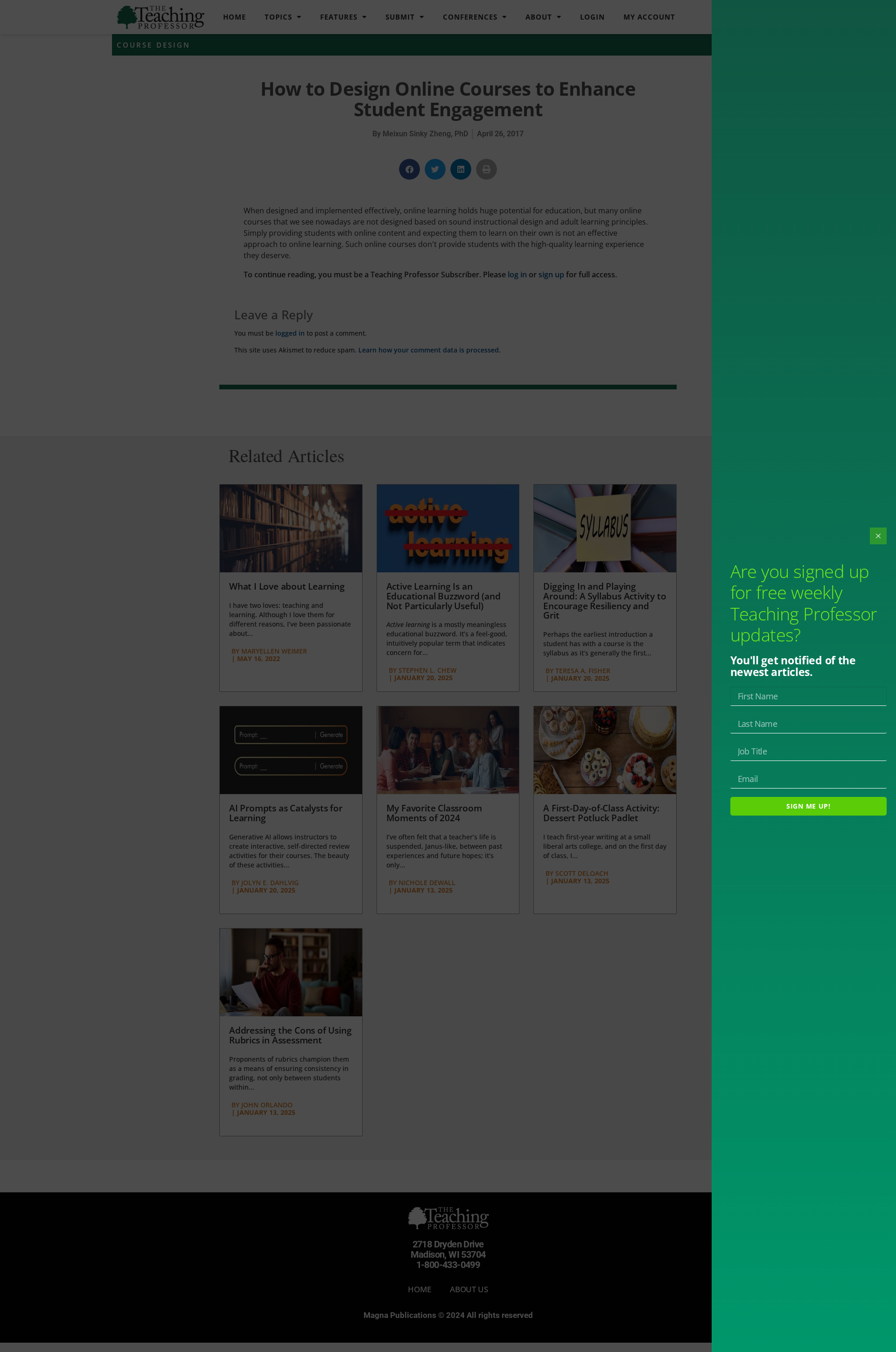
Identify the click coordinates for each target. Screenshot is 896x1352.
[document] (448, 676)
